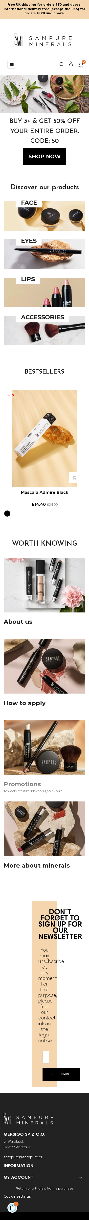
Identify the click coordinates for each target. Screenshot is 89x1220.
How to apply (24, 703)
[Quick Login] (68, 64)
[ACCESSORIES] (44, 344)
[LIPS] (44, 306)
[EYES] (44, 267)
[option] (44, 120)
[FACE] (44, 229)
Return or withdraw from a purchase (44, 1188)
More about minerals (37, 866)
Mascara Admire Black (44, 492)
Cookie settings (17, 1196)
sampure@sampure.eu (23, 1157)
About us (18, 622)
